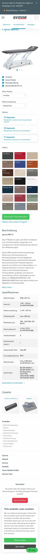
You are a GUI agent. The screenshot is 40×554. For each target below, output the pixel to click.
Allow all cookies (20, 540)
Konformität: (8, 373)
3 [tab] (21, 70)
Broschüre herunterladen (16, 216)
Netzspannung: (9, 323)
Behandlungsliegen (10, 425)
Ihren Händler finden (10, 470)
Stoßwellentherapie (10, 433)
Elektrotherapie (9, 430)
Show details (20, 547)
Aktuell (5, 459)
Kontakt (5, 466)
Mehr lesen (7, 287)
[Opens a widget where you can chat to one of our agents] (32, 550)
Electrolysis (7, 436)
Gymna (5, 455)
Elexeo (5, 428)
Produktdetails (18, 25)
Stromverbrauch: (10, 329)
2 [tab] (19, 70)
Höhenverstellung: (9, 102)
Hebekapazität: (9, 316)
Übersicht (6, 25)
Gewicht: (7, 304)
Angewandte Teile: (11, 350)
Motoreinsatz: (9, 362)
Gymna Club (7, 474)
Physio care (7, 446)
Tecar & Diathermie (10, 441)
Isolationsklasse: (10, 336)
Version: (5, 112)
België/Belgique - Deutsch (16, 10)
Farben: (5, 147)
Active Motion (8, 444)
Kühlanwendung (9, 438)
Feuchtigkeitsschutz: (11, 356)
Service (5, 463)
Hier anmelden (20, 500)
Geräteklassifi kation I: (9, 342)
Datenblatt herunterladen (12, 383)
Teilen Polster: (7, 92)
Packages (30, 25)
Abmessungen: (9, 298)
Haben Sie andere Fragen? (14, 222)
